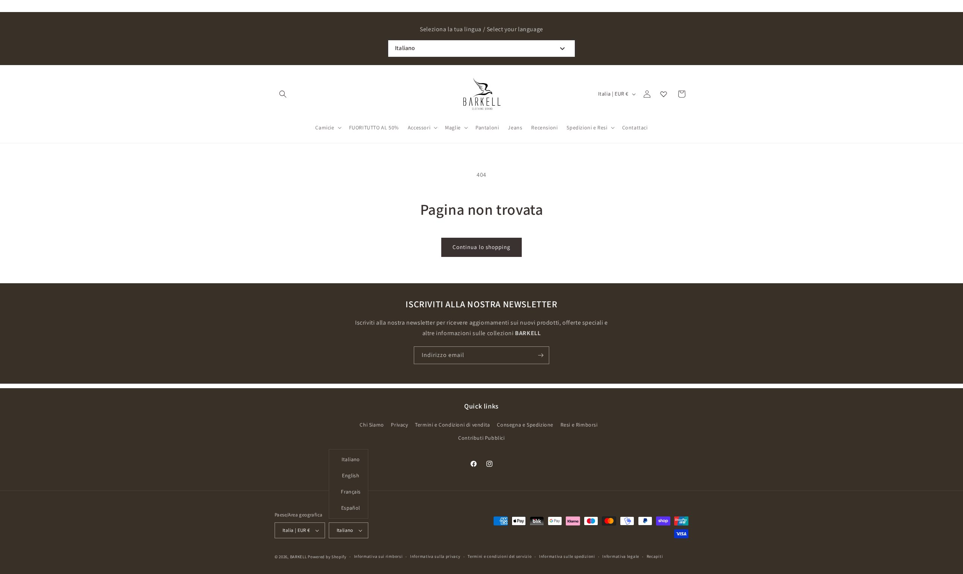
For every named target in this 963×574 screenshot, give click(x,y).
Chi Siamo (372, 424)
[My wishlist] (663, 94)
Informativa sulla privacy (435, 556)
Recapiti (655, 556)
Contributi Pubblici (481, 437)
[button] (283, 94)
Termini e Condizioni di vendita (452, 424)
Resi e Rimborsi (579, 424)
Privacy (399, 424)
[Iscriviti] (540, 355)
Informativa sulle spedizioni (567, 556)
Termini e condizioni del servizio (500, 556)
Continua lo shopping (481, 247)
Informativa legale (620, 556)
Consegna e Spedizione (525, 424)
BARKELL (298, 556)
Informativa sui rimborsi (378, 556)
